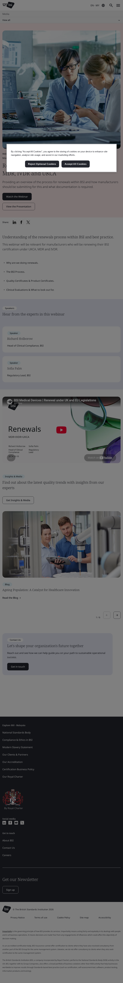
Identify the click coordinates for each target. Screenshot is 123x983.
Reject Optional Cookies (42, 164)
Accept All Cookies (76, 164)
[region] (61, 158)
